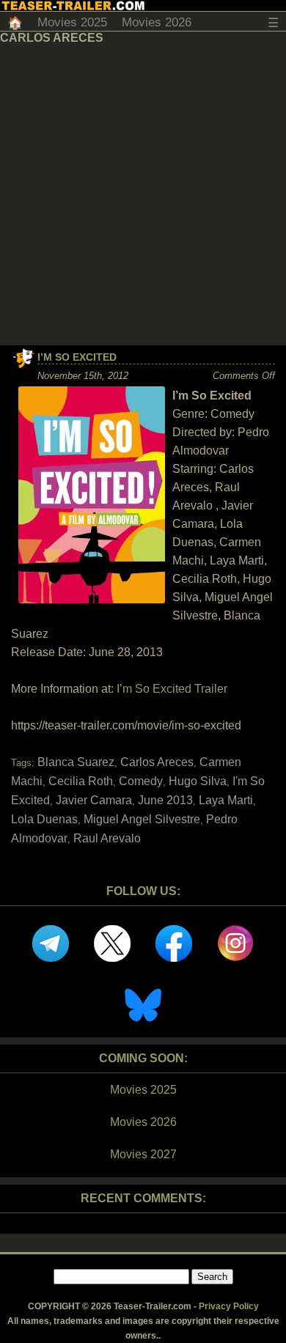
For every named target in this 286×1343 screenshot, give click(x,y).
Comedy (141, 781)
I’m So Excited (77, 357)
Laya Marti (226, 800)
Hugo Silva (198, 781)
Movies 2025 (72, 22)
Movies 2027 (143, 1154)
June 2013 (165, 800)
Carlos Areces (157, 762)
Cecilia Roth (80, 781)
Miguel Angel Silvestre (142, 819)
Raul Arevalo (107, 838)
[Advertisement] (143, 195)
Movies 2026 (156, 22)
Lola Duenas (44, 819)
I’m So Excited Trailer (172, 688)
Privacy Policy (229, 1306)
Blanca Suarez (75, 762)
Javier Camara (94, 800)
